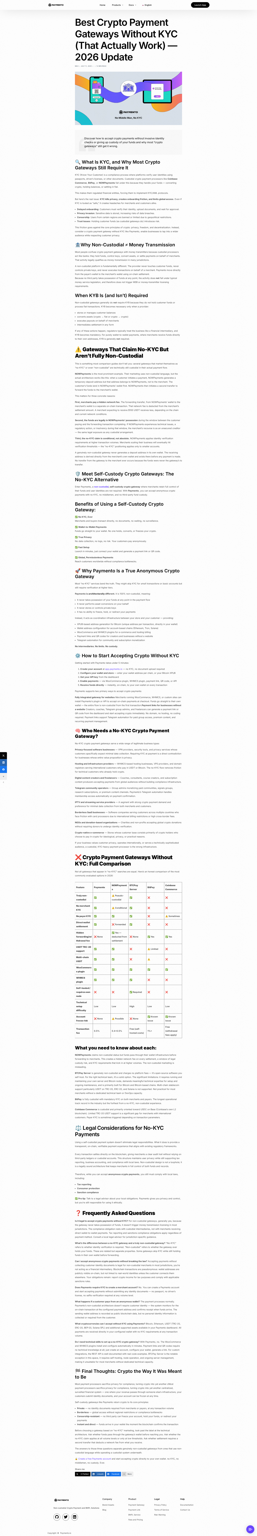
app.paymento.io (113, 669)
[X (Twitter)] (3, 755)
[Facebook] (3, 769)
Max (77, 66)
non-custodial (101, 486)
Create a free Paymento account (94, 1458)
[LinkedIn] (3, 762)
